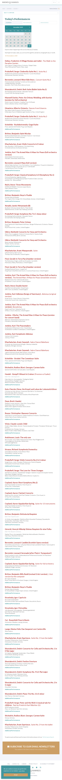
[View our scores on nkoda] (40, 767)
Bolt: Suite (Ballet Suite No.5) (35, 89)
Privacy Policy (33, 763)
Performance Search (48, 737)
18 (10, 43)
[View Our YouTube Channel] (32, 767)
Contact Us (15, 763)
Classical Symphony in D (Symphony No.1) (37, 175)
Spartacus (26, 638)
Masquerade (27, 250)
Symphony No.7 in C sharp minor (33, 214)
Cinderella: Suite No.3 (29, 116)
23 (29, 43)
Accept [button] (16, 774)
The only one (25, 437)
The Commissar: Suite (30, 358)
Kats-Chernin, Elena (13, 389)
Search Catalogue (53, 8)
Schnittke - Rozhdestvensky (16, 124)
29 (25, 46)
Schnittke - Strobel (12, 358)
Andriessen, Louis (12, 437)
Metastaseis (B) (24, 206)
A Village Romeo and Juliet (31, 61)
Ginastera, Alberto (12, 108)
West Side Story (28, 80)
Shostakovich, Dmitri (13, 89)
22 (25, 43)
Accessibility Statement (47, 763)
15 (25, 40)
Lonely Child (22, 424)
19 (14, 43)
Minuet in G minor (26, 374)
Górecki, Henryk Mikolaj (15, 529)
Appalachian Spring (26, 503)
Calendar (15, 8)
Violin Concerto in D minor (33, 144)
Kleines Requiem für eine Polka (38, 529)
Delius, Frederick (12, 61)
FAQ (9, 763)
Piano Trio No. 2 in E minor (33, 694)
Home (3, 8)
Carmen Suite (38, 367)
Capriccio (22, 597)
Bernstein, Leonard (13, 80)
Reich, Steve (10, 185)
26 (14, 46)
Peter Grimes (25, 222)
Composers (9, 8)
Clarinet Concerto (25, 493)
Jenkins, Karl (10, 152)
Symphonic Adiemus (24, 334)
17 (7, 43)
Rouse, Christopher (13, 413)
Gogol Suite (33, 124)
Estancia (24, 108)
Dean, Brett (9, 401)
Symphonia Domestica (28, 449)
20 (18, 43)
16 (29, 40)
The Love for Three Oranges (31, 470)
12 (14, 40)
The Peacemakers (23, 326)
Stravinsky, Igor (11, 597)
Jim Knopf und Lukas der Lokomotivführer (39, 389)
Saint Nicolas (25, 133)
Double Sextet (22, 286)
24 (7, 46)
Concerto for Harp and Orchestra (32, 232)
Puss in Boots (23, 620)
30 (29, 46)
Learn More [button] (22, 771)
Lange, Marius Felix (13, 629)
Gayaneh (25, 342)
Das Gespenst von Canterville (33, 629)
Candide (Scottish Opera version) (34, 542)
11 (10, 40)
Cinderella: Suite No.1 (29, 71)
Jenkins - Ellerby (11, 315)
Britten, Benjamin (12, 133)
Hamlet (18, 401)
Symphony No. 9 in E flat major (35, 672)
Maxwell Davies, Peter (14, 98)
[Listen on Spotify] (36, 767)
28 (22, 46)
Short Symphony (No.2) (27, 482)
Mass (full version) (28, 163)
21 (22, 43)
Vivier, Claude (10, 424)
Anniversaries (44, 22)
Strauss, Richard (11, 449)
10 (7, 40)
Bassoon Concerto (29, 413)
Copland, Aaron (11, 482)
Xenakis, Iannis (11, 206)
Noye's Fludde (26, 195)
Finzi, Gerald (10, 259)
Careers (24, 763)
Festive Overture (30, 661)
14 (22, 40)
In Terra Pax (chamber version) (28, 259)
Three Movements (23, 185)
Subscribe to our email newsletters (32, 746)
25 (10, 46)
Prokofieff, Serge (12, 71)
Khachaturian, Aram (13, 144)
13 (18, 40)
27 (18, 46)
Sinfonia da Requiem (28, 514)
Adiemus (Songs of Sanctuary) (28, 294)
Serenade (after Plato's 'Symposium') (36, 553)
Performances (27, 22)
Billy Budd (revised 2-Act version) (33, 574)
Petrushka (22, 608)
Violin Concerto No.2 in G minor (33, 460)
